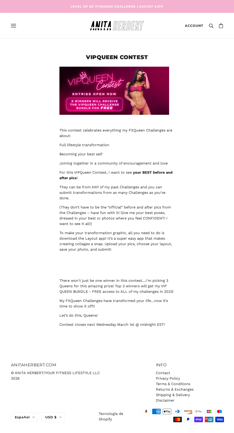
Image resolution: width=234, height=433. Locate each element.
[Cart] (221, 25)
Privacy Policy (168, 378)
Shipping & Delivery (173, 395)
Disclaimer (165, 400)
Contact (163, 373)
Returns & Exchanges (175, 389)
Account (194, 26)
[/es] (117, 25)
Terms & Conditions (173, 384)
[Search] (211, 25)
